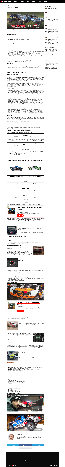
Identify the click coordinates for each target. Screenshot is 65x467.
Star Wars (34, 459)
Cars (40, 1)
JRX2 (35, 46)
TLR (18, 67)
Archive (8, 460)
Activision (34, 461)
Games (22, 1)
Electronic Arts (35, 463)
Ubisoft (34, 460)
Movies (33, 1)
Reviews (16, 442)
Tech (28, 1)
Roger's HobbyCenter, (22, 121)
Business (21, 459)
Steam (34, 457)
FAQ (46, 457)
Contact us (8, 459)
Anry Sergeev (10, 9)
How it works (22, 461)
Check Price (20, 215)
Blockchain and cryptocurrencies (25, 460)
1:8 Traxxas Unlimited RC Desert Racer (29, 208)
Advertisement (9, 457)
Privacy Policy (9, 458)
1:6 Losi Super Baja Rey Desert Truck (28, 303)
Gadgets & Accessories (11, 442)
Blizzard (34, 462)
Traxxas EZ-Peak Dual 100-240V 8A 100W (24, 253)
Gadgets (15, 1)
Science (21, 457)
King (24, 358)
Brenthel (19, 358)
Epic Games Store (35, 458)
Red (29, 357)
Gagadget (6, 1)
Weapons (21, 458)
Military (45, 1)
